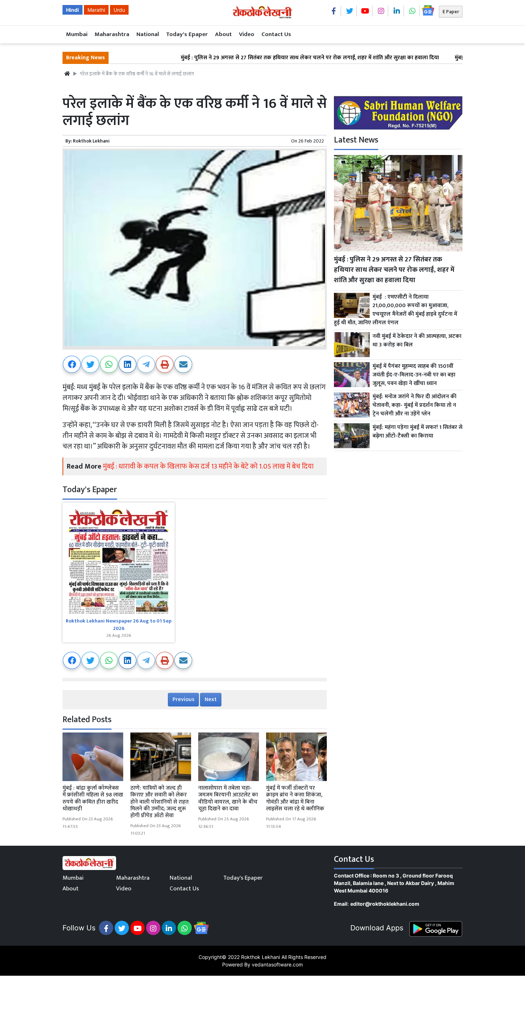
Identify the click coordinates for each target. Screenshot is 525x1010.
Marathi (96, 10)
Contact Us (276, 34)
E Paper (450, 12)
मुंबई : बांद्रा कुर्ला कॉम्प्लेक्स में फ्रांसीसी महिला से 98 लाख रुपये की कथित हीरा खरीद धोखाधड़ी (92, 798)
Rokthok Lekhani (91, 141)
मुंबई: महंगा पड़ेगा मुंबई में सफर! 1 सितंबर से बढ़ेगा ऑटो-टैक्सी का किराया (417, 431)
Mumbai (77, 34)
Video (246, 34)
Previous (183, 699)
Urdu (119, 10)
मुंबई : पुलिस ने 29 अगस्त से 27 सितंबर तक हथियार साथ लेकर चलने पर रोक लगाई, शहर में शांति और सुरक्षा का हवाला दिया (279, 58)
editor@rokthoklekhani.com (384, 904)
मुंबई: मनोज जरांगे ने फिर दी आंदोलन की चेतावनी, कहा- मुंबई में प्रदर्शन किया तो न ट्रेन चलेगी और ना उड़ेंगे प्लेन (414, 405)
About (223, 34)
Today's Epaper (187, 34)
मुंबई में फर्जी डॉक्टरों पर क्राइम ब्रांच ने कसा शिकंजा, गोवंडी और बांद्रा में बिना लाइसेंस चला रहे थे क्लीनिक (295, 798)
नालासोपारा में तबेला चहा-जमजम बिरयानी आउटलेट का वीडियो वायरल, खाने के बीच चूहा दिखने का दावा (228, 798)
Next (211, 699)
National (147, 34)
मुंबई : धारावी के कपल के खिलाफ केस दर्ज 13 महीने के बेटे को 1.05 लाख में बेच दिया (209, 466)
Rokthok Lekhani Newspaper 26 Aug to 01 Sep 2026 (118, 624)
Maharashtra (112, 34)
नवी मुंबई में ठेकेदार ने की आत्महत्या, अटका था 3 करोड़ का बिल (416, 340)
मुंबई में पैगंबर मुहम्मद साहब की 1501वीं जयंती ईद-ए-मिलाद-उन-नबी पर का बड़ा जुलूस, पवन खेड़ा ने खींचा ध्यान (413, 375)
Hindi (72, 10)
